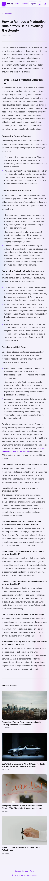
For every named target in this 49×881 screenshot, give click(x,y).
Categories (26, 4)
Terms (32, 871)
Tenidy (8, 3)
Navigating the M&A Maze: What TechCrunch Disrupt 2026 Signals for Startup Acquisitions (22, 806)
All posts (7, 13)
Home (17, 4)
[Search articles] (45, 3)
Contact (18, 871)
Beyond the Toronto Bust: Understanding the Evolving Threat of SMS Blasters (21, 723)
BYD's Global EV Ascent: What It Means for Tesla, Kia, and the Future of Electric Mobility (23, 765)
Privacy (25, 871)
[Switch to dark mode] (40, 3)
